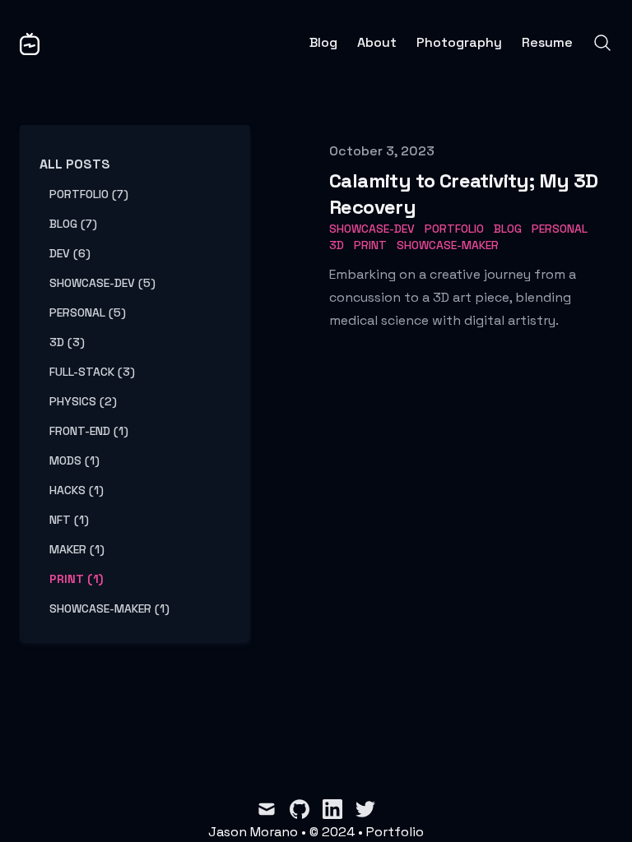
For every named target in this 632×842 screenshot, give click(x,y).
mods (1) (74, 460)
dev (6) (70, 253)
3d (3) (67, 342)
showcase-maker (448, 245)
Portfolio (395, 831)
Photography (459, 43)
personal (560, 228)
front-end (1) (88, 430)
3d (336, 245)
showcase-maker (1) (109, 608)
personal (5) (87, 312)
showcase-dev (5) (102, 282)
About (377, 43)
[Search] (602, 43)
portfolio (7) (88, 194)
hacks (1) (76, 490)
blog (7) (73, 223)
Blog (323, 43)
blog (508, 228)
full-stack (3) (92, 371)
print (370, 245)
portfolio (454, 228)
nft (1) (69, 519)
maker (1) (77, 549)
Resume (547, 43)
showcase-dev (372, 228)
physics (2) (83, 401)
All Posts (75, 164)
